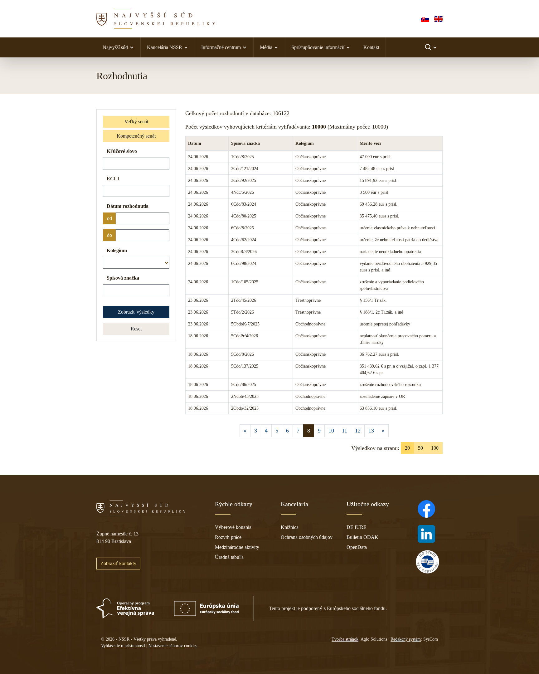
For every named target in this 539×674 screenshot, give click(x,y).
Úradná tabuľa (229, 557)
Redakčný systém (406, 639)
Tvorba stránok (345, 639)
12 (358, 430)
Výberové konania (233, 527)
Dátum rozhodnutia (127, 206)
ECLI (113, 178)
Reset (136, 328)
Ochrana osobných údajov (307, 537)
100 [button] (435, 448)
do (109, 235)
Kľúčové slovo (122, 151)
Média (266, 47)
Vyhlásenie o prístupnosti (123, 645)
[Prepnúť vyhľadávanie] (431, 47)
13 (371, 430)
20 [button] (407, 448)
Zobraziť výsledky (136, 312)
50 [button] (420, 448)
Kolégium (117, 250)
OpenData (357, 547)
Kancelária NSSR (164, 47)
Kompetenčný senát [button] (136, 136)
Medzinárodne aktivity (237, 547)
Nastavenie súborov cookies (172, 645)
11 (344, 430)
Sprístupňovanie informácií (317, 47)
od (109, 218)
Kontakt (371, 47)
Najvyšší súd (115, 47)
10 (331, 430)
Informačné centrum (221, 47)
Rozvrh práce (228, 537)
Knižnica (290, 527)
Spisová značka (123, 278)
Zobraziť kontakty (118, 563)
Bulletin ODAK (362, 537)
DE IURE (357, 527)
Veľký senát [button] (136, 121)
